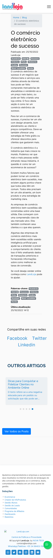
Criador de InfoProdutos (15, 500)
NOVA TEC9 (38, 540)
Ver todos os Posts (16, 431)
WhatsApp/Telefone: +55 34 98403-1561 (26, 546)
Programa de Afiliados (14, 511)
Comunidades (11, 508)
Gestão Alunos (11, 502)
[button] (20, 409)
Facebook (17, 338)
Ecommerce (10, 497)
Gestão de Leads (12, 505)
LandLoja (31, 274)
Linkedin (26, 344)
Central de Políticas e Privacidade (26, 537)
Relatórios (9, 517)
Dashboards (10, 514)
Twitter (39, 338)
